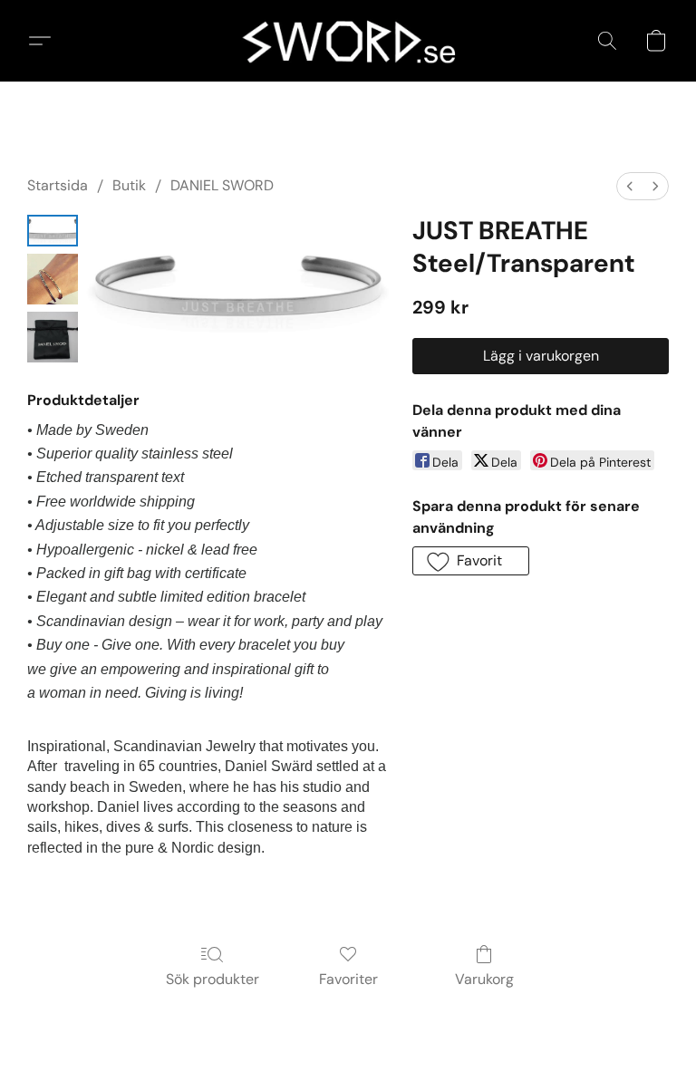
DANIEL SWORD (222, 185)
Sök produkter (212, 979)
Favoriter (348, 979)
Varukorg (484, 979)
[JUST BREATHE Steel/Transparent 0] (52, 230)
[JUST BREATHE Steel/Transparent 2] (52, 337)
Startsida (57, 185)
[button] (348, 40)
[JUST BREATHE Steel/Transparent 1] (52, 279)
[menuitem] (630, 186)
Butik (129, 185)
